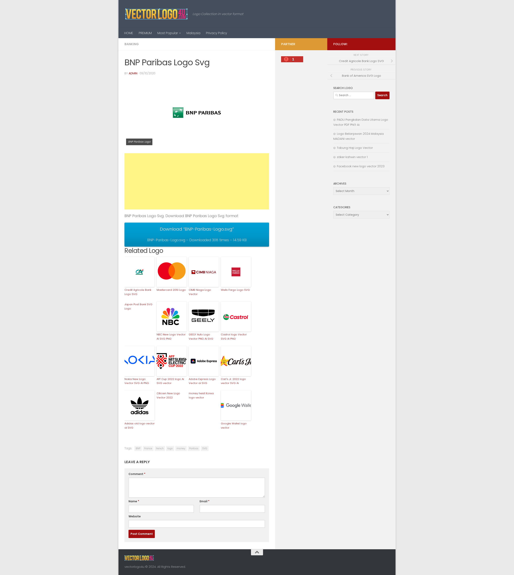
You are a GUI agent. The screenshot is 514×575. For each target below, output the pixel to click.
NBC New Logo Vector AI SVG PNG (171, 337)
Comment (136, 474)
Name (133, 501)
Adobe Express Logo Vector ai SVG (202, 381)
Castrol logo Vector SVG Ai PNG (234, 337)
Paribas (193, 448)
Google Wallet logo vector (234, 426)
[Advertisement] (196, 181)
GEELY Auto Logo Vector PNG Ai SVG (201, 337)
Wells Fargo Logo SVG (235, 290)
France (148, 448)
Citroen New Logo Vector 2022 (168, 395)
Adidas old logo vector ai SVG (139, 426)
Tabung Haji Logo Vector (355, 148)
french (160, 448)
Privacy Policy (216, 33)
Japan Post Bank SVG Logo (138, 306)
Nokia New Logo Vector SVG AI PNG (136, 381)
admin (133, 73)
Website (134, 516)
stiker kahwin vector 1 (352, 157)
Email (204, 501)
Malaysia (193, 33)
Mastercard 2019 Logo (171, 290)
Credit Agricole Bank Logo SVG (137, 292)
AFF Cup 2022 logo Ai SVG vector (170, 381)
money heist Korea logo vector (201, 395)
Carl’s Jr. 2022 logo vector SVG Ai (233, 381)
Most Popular (167, 33)
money (181, 448)
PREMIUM (145, 33)
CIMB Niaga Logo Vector (200, 292)
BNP (138, 448)
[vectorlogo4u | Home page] (156, 14)
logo (170, 448)
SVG (204, 448)
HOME (128, 33)
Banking (131, 44)
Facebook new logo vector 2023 (360, 166)
